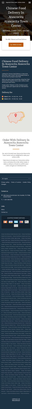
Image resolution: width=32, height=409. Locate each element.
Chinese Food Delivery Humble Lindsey (18, 250)
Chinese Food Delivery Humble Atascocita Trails (11, 256)
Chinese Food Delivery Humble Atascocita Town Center (15, 273)
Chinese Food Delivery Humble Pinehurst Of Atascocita (16, 279)
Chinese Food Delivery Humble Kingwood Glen (10, 261)
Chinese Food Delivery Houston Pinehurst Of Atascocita (19, 381)
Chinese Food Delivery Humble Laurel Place (21, 236)
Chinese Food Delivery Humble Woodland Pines (20, 254)
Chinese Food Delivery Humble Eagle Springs (10, 238)
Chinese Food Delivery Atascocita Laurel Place (20, 300)
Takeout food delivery (25, 393)
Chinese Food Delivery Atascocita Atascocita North (12, 329)
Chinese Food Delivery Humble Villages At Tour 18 (21, 240)
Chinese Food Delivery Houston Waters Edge (10, 383)
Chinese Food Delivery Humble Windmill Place (20, 258)
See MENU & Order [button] (16, 45)
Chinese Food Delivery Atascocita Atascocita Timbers (15, 316)
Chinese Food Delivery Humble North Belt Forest (14, 265)
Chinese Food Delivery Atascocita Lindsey (12, 312)
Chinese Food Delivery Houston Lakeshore (10, 370)
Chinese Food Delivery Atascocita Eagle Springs (11, 302)
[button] (30, 2)
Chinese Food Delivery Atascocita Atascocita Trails (15, 323)
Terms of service (16, 182)
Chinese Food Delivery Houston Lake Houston (14, 364)
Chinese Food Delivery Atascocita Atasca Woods (14, 333)
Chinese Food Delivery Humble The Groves (22, 267)
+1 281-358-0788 (7, 199)
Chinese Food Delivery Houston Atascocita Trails (20, 368)
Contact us (4, 212)
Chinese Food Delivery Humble (18, 296)
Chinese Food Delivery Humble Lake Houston (15, 246)
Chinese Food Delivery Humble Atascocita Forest (11, 234)
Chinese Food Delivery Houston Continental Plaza (12, 360)
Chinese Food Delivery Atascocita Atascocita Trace (14, 306)
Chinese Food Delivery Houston (14, 393)
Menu (3, 209)
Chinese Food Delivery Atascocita (24, 358)
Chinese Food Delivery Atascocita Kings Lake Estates (19, 327)
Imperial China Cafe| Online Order (15, 2)
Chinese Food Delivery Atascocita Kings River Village (15, 339)
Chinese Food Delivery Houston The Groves (14, 374)
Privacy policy (5, 182)
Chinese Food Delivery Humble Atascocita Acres (11, 242)
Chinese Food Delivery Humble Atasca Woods (11, 269)
